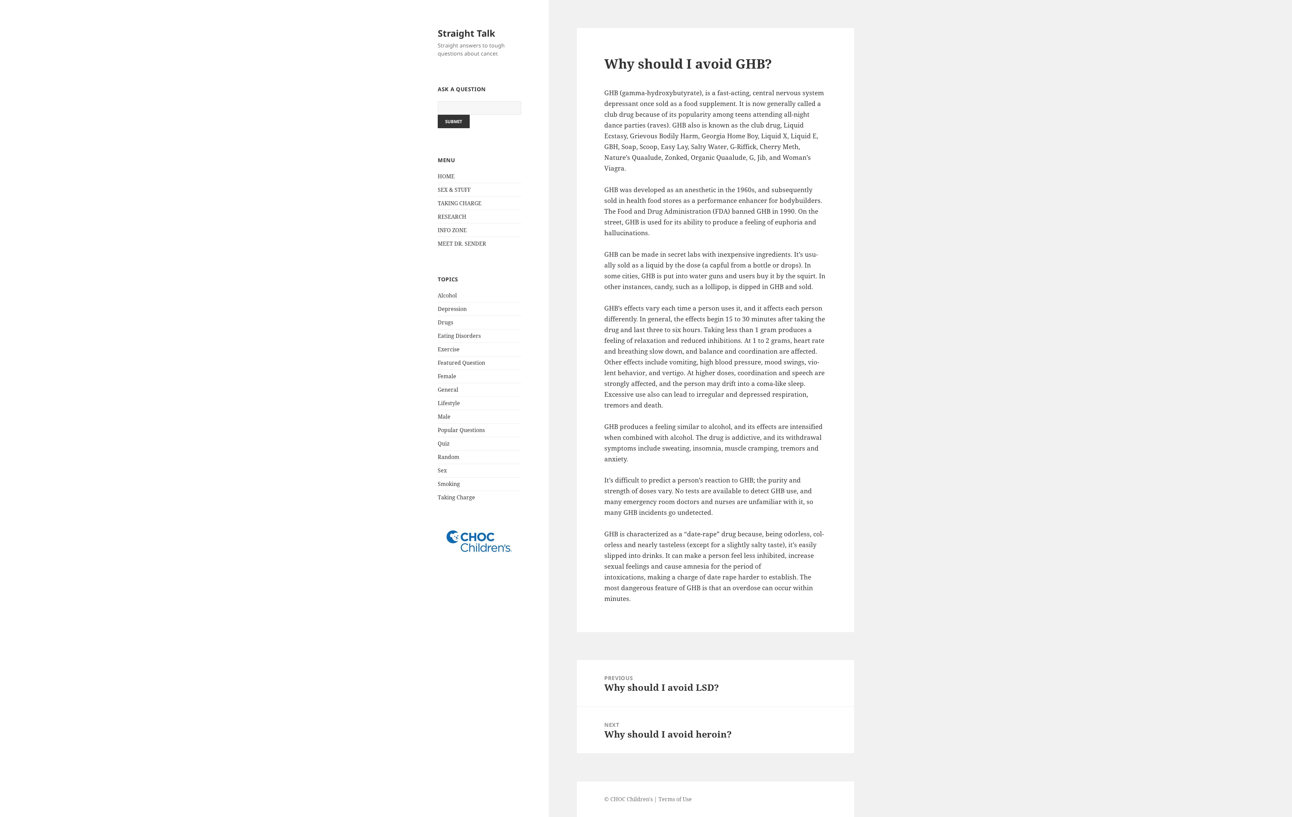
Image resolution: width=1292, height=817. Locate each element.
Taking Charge (456, 497)
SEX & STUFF (454, 189)
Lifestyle (449, 403)
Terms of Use (675, 799)
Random (448, 457)
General (448, 389)
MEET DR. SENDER (462, 243)
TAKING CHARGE (459, 203)
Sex (442, 470)
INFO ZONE (452, 230)
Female (447, 376)
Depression (452, 309)
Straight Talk (466, 33)
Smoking (449, 484)
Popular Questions (461, 430)
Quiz (444, 443)
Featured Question (461, 362)
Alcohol (447, 295)
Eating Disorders (459, 336)
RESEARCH (452, 216)
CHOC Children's (631, 799)
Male (444, 416)
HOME (446, 176)
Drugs (445, 322)
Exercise (449, 349)
